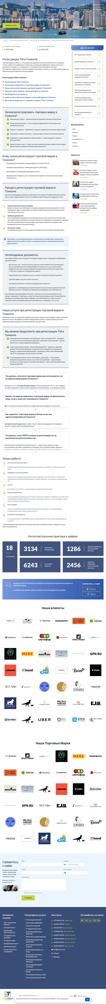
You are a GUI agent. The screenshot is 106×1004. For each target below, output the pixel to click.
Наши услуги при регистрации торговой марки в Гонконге (30, 97)
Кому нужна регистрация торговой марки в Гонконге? (28, 88)
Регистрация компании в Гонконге (34, 945)
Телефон (66, 861)
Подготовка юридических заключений (34, 941)
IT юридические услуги (33, 929)
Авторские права (9, 940)
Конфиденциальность (11, 943)
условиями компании (36, 892)
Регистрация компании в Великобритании (34, 955)
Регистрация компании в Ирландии (34, 960)
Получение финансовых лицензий (34, 933)
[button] (36, 377)
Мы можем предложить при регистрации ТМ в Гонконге (29, 100)
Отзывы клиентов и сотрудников (10, 950)
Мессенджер (67, 869)
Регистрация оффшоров (34, 923)
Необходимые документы (16, 94)
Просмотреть (65, 998)
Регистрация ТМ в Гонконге (17, 82)
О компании (33, 9)
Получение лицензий (33, 926)
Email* (23, 869)
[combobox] (65, 864)
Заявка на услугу (11, 25)
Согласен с (27, 892)
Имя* (23, 861)
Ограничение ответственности (9, 931)
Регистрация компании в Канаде (34, 970)
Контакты (63, 9)
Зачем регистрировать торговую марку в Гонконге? (27, 85)
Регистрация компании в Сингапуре (34, 965)
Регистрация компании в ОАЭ (36, 977)
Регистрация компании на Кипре (34, 950)
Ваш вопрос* (26, 877)
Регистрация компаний (33, 920)
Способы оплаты (9, 927)
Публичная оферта (10, 946)
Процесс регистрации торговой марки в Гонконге (26, 91)
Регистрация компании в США (36, 974)
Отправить (28, 898)
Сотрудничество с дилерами (10, 936)
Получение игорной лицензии (36, 937)
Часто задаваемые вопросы (10, 923)
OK (87, 999)
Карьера (53, 9)
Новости (44, 9)
